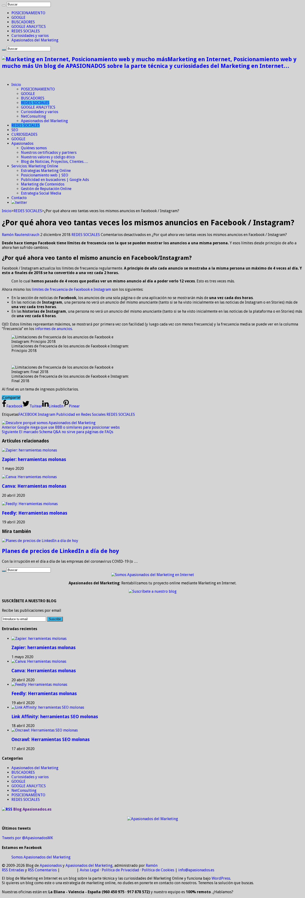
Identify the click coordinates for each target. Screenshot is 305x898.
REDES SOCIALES (25, 31)
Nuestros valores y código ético (48, 157)
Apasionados (22, 143)
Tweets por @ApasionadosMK (27, 838)
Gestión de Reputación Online (46, 188)
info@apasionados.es (196, 870)
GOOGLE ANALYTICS (28, 26)
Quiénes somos (34, 148)
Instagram (46, 414)
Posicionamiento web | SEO (44, 175)
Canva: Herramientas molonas (34, 486)
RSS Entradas (13, 870)
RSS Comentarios (42, 870)
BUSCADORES (23, 22)
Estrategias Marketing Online (46, 170)
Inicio (16, 84)
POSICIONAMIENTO (28, 13)
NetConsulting (33, 116)
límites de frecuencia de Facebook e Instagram (71, 289)
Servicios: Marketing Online (34, 166)
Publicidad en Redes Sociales (81, 414)
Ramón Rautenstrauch (21, 234)
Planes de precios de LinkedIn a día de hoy (60, 551)
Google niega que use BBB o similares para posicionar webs (61, 427)
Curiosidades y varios (30, 35)
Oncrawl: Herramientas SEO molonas (50, 739)
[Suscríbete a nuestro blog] (153, 591)
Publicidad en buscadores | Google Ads (55, 179)
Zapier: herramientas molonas (34, 459)
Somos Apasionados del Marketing (41, 857)
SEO (14, 130)
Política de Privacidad (120, 870)
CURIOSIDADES (24, 134)
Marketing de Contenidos (42, 184)
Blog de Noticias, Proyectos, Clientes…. (54, 161)
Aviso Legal (89, 870)
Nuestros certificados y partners (48, 152)
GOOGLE (18, 17)
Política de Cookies (158, 870)
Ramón (152, 865)
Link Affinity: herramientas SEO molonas (54, 716)
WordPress (221, 878)
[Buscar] (4, 5)
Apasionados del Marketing (34, 40)
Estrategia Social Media (41, 193)
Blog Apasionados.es (32, 809)
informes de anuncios (53, 328)
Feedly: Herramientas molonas (34, 513)
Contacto (19, 198)
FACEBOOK (27, 414)
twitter (21, 202)
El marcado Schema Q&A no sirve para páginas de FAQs (57, 432)
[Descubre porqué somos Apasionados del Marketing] (49, 423)
